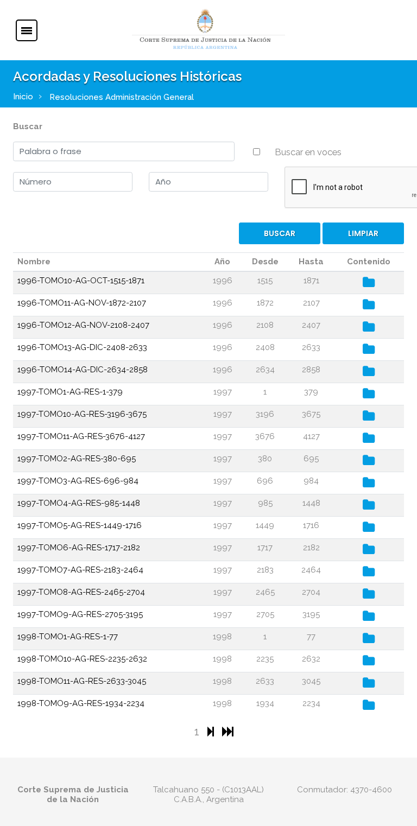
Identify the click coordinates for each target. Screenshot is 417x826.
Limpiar (363, 233)
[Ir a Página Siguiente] (212, 731)
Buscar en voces (308, 152)
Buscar (27, 126)
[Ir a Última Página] (227, 731)
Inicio (23, 96)
